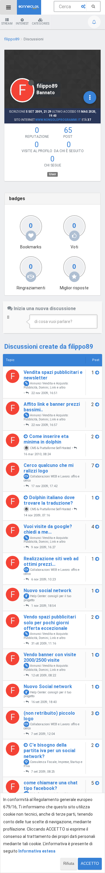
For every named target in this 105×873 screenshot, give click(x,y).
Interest (22, 23)
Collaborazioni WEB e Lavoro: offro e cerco (51, 478)
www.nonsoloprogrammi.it (58, 119)
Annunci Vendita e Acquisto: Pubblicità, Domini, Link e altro (46, 385)
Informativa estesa (36, 851)
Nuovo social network (47, 590)
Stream (7, 23)
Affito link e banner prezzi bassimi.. (52, 407)
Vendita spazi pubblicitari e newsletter (53, 375)
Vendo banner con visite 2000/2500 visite (50, 657)
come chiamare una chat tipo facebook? (51, 785)
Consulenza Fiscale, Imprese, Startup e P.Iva (53, 764)
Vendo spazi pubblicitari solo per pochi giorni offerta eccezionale (50, 622)
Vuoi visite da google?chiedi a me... (48, 529)
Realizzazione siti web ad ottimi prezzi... (51, 561)
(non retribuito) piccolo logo (49, 715)
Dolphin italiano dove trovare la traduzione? (49, 500)
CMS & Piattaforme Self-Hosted (50, 448)
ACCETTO (90, 863)
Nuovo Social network (48, 686)
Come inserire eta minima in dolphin (46, 439)
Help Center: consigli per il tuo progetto (47, 598)
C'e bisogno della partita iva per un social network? (49, 750)
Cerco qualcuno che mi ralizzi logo (49, 468)
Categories (40, 23)
